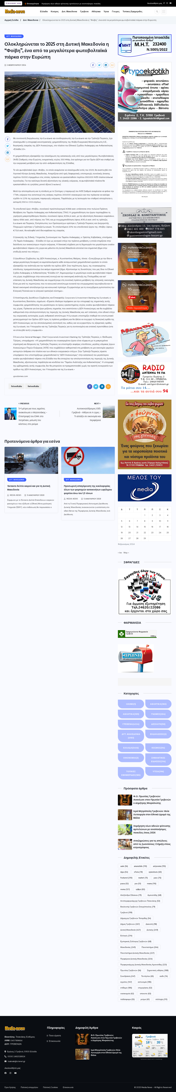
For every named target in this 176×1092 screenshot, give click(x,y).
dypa (124, 872)
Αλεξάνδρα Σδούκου (130, 895)
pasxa (124, 883)
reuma (151, 883)
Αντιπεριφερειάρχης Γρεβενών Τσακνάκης (140, 901)
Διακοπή (151, 924)
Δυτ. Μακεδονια (69, 11)
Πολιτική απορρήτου (29, 1087)
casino (131, 704)
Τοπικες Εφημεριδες (132, 11)
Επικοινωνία (54, 1041)
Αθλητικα (96, 11)
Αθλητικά (131, 714)
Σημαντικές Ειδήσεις (158, 760)
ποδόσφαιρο (127, 999)
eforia (138, 872)
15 (145, 527)
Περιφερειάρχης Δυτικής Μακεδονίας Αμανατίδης (143, 964)
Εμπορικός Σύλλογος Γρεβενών (135, 941)
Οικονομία (131, 758)
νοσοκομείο (127, 993)
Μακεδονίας (128, 947)
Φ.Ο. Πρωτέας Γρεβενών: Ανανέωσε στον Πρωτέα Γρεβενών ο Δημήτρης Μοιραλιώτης (152, 799)
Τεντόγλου (147, 976)
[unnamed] (144, 222)
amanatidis (140, 866)
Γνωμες (116, 11)
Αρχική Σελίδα (11, 20)
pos (138, 883)
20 (129, 532)
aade (124, 866)
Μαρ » (126, 552)
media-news (15, 495)
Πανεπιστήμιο (150, 947)
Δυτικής (152, 930)
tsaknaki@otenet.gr (16, 1061)
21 (137, 532)
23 (152, 532)
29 (145, 538)
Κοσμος (55, 11)
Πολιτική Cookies (50, 1087)
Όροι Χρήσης (10, 1087)
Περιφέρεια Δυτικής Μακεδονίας (136, 959)
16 (152, 527)
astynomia (159, 866)
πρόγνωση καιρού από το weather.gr (151, 1059)
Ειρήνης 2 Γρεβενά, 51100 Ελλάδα (22, 1051)
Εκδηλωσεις (158, 734)
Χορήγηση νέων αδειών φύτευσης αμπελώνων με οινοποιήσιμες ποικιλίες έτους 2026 (151, 829)
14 (137, 527)
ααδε (164, 976)
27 (129, 538)
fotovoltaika (16, 386)
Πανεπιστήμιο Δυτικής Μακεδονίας (137, 953)
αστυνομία (144, 982)
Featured (126, 878)
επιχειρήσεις (145, 988)
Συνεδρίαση (127, 976)
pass (157, 878)
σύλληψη (161, 999)
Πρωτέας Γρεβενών (130, 970)
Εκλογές (126, 935)
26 (122, 538)
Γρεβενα (84, 11)
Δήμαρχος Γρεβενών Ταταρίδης (135, 918)
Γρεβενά (126, 912)
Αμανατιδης (154, 895)
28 (137, 538)
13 (129, 527)
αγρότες (126, 982)
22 (145, 532)
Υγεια (106, 11)
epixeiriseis (155, 872)
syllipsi (140, 889)
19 (122, 532)
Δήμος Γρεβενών (130, 924)
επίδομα (126, 988)
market (143, 878)
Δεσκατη (158, 724)
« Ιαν (120, 552)
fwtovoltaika (33, 386)
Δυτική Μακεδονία (130, 930)
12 (122, 527)
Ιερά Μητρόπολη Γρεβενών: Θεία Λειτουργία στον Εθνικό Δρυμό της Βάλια (151, 814)
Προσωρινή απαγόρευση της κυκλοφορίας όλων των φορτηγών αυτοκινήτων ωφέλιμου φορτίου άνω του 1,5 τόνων (88, 489)
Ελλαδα (44, 11)
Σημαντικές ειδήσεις (157, 970)
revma (125, 889)
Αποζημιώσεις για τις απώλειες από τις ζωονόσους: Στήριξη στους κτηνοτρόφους (152, 844)
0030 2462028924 (16, 1056)
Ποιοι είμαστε (55, 1035)
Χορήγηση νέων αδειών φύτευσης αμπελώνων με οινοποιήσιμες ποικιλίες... (71, 3)
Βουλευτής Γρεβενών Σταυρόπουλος (137, 906)
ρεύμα (145, 999)
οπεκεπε (145, 993)
